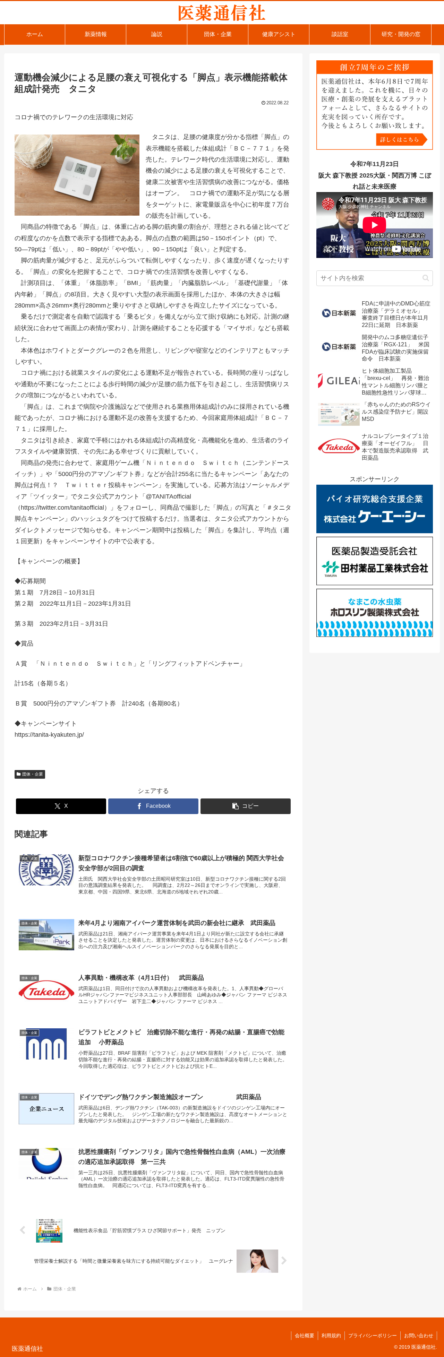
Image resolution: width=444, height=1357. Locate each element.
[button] (245, 806)
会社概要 (304, 1335)
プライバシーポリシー (372, 1335)
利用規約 (331, 1335)
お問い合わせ (418, 1335)
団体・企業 (32, 774)
